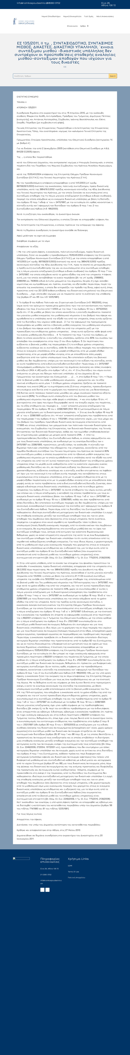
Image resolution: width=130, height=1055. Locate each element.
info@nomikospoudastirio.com (33, 3)
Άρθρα (83, 26)
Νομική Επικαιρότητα (72, 16)
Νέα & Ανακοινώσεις (105, 16)
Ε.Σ (65, 67)
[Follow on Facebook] (42, 890)
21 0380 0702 (53, 3)
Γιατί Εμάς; (89, 16)
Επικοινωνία (72, 26)
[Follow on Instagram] (47, 890)
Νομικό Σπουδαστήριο (51, 16)
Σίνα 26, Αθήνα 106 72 (108, 4)
